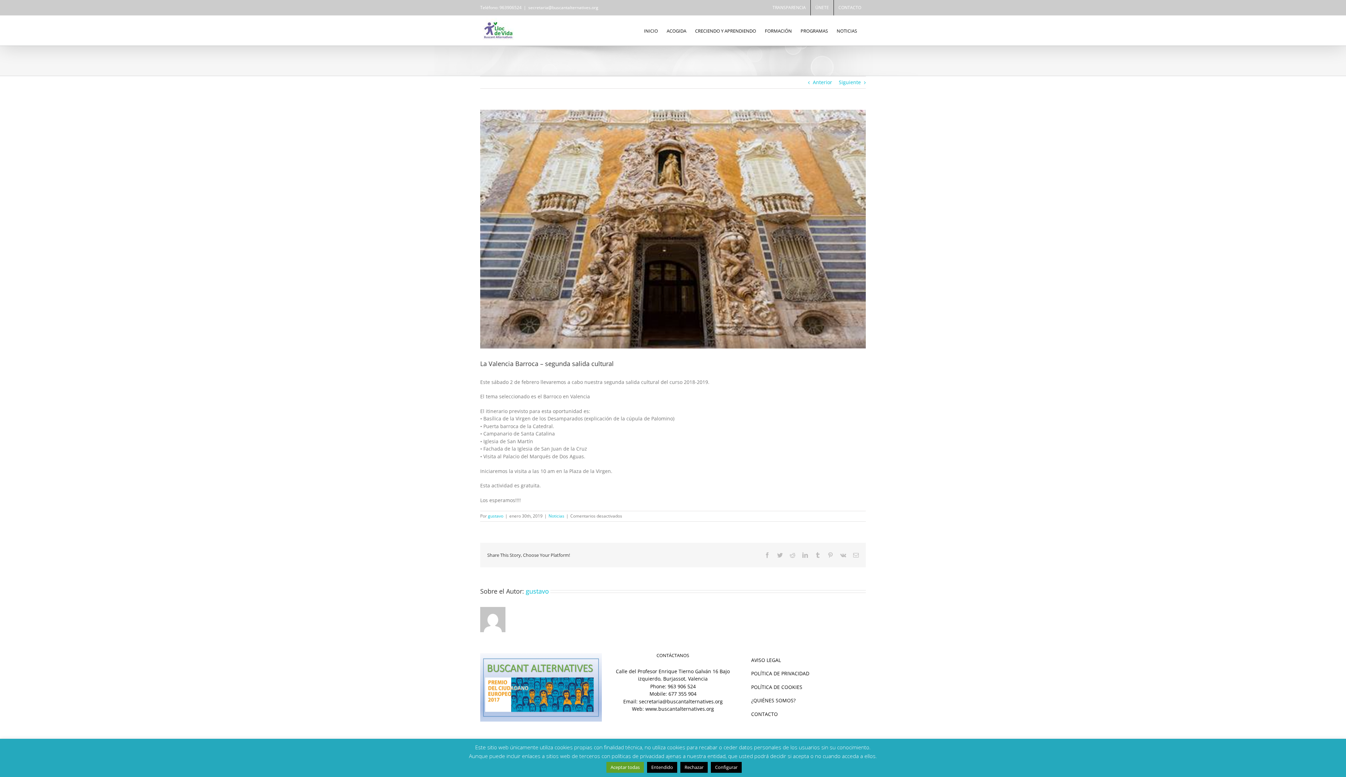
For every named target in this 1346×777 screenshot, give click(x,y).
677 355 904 (682, 693)
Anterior (822, 82)
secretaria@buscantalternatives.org (563, 8)
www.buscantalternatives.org (679, 708)
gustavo (495, 516)
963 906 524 (682, 686)
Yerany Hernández (767, 746)
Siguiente (850, 82)
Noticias (556, 516)
